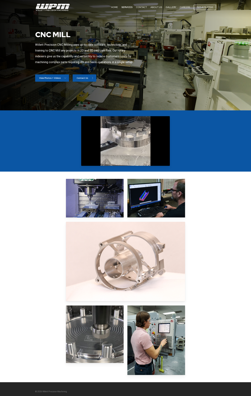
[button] (52, 78)
